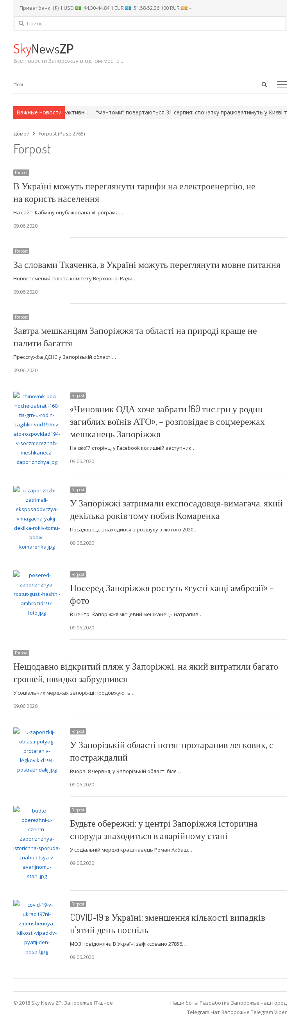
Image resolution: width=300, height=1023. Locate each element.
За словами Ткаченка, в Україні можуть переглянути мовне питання (146, 264)
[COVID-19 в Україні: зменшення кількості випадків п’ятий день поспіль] (37, 904)
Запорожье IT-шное (88, 1002)
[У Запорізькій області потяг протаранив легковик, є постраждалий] (37, 732)
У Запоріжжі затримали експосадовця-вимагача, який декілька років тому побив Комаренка (176, 509)
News (43, 48)
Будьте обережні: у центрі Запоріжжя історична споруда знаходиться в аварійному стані (164, 829)
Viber (280, 1012)
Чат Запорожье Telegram (242, 1012)
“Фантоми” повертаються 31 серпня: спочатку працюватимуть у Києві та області (190, 112)
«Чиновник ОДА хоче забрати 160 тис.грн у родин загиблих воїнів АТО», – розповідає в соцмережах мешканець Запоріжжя (167, 421)
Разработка (215, 1002)
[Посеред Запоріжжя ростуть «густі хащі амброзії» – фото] (37, 575)
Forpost (21, 172)
